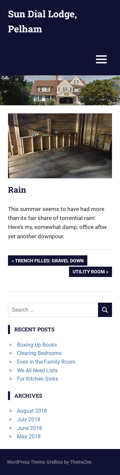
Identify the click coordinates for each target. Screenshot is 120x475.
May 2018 (29, 436)
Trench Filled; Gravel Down (49, 262)
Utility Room (88, 273)
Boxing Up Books (37, 345)
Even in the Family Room (46, 362)
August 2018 (32, 411)
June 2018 (29, 428)
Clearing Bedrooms (39, 353)
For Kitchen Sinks (37, 379)
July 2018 (28, 419)
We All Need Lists (37, 370)
